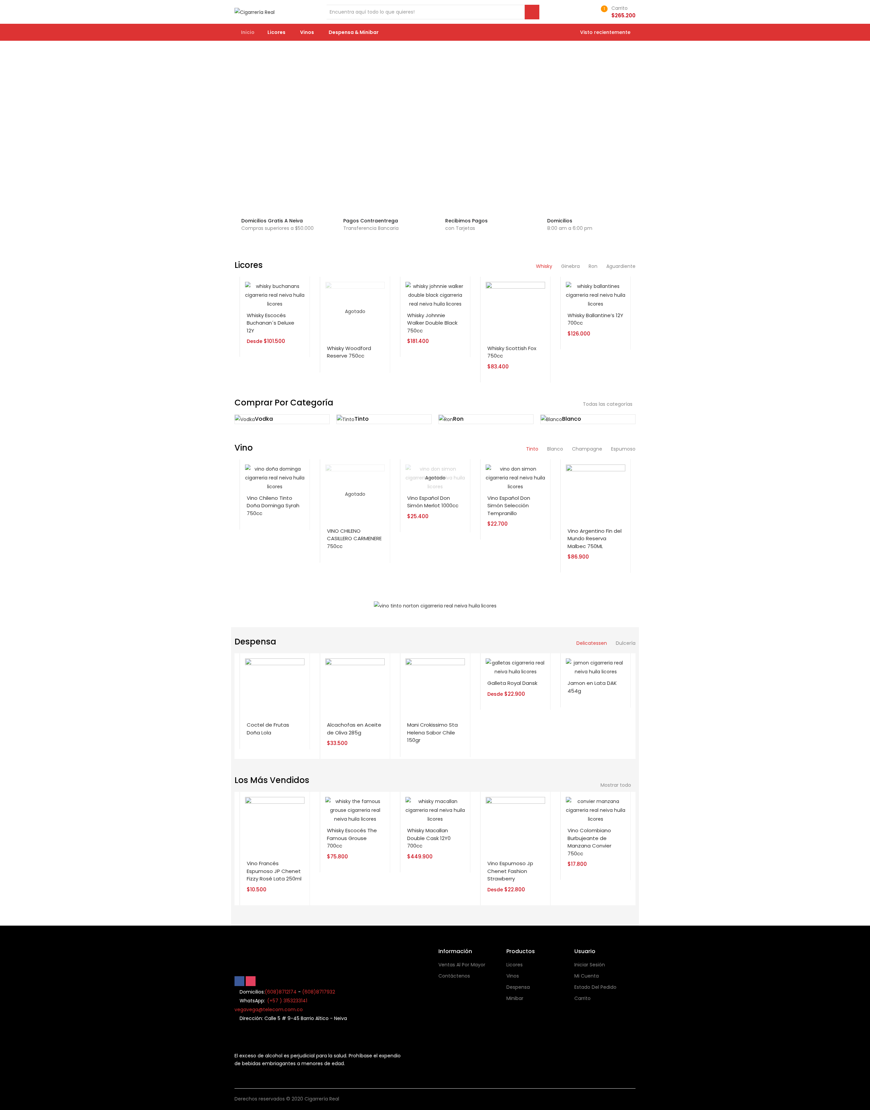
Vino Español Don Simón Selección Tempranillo (508, 505)
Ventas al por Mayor (461, 964)
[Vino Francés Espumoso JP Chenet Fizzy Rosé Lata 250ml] (274, 826)
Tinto (361, 419)
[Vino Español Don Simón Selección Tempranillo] (515, 477)
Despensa (518, 987)
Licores (276, 32)
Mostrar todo (616, 785)
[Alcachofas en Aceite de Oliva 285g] (355, 688)
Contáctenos (454, 975)
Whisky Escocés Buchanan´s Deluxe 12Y (270, 323)
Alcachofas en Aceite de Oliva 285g (354, 728)
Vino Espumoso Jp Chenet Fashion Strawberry (510, 871)
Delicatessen (591, 643)
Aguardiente (621, 266)
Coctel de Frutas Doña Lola (268, 728)
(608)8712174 (281, 991)
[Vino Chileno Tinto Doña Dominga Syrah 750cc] (274, 477)
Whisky (544, 266)
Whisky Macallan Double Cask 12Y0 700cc (429, 838)
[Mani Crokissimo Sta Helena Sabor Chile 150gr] (435, 688)
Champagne (587, 448)
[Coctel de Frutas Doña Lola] (274, 688)
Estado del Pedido (595, 987)
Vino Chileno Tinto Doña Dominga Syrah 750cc (273, 505)
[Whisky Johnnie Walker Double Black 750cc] (435, 294)
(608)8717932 (318, 991)
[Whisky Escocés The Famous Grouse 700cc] (355, 809)
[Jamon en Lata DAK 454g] (595, 666)
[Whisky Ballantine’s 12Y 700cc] (595, 294)
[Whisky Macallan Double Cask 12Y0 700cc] (435, 809)
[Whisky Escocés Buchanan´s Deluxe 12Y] (274, 294)
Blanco (571, 419)
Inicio (248, 32)
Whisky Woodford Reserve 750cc (349, 352)
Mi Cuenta (586, 975)
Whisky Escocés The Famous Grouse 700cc (352, 838)
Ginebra (570, 266)
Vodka (264, 419)
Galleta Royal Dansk (512, 683)
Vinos (307, 32)
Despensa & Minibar (354, 32)
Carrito (582, 998)
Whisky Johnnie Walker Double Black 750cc (432, 323)
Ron (593, 266)
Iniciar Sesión (589, 964)
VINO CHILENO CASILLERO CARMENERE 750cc (354, 538)
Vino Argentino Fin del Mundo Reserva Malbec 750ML (595, 538)
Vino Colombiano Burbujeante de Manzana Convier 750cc (589, 842)
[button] (617, 11)
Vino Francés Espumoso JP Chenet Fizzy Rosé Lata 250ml (274, 871)
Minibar (514, 998)
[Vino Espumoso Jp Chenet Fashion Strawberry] (515, 826)
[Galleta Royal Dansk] (515, 666)
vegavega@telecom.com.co (268, 1009)
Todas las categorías (607, 404)
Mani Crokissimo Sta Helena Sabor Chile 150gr (432, 732)
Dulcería (626, 643)
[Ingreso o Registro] (590, 11)
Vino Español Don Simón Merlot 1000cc (432, 501)
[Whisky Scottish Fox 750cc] (515, 311)
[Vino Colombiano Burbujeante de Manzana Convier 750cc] (595, 809)
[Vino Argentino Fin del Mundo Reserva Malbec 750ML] (595, 493)
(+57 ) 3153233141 (287, 1000)
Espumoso (623, 448)
